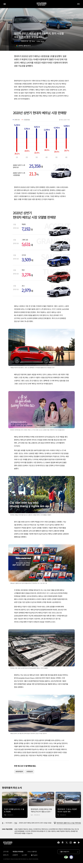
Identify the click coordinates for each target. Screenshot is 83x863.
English (34, 855)
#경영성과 (30, 771)
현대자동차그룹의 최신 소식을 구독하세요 (69, 823)
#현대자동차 (19, 771)
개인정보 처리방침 (18, 852)
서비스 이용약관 (32, 852)
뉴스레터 (24, 855)
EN (78, 4)
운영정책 (15, 855)
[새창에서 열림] (66, 857)
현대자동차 (17, 41)
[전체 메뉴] (4, 4)
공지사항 (6, 852)
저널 (15, 823)
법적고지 (6, 855)
